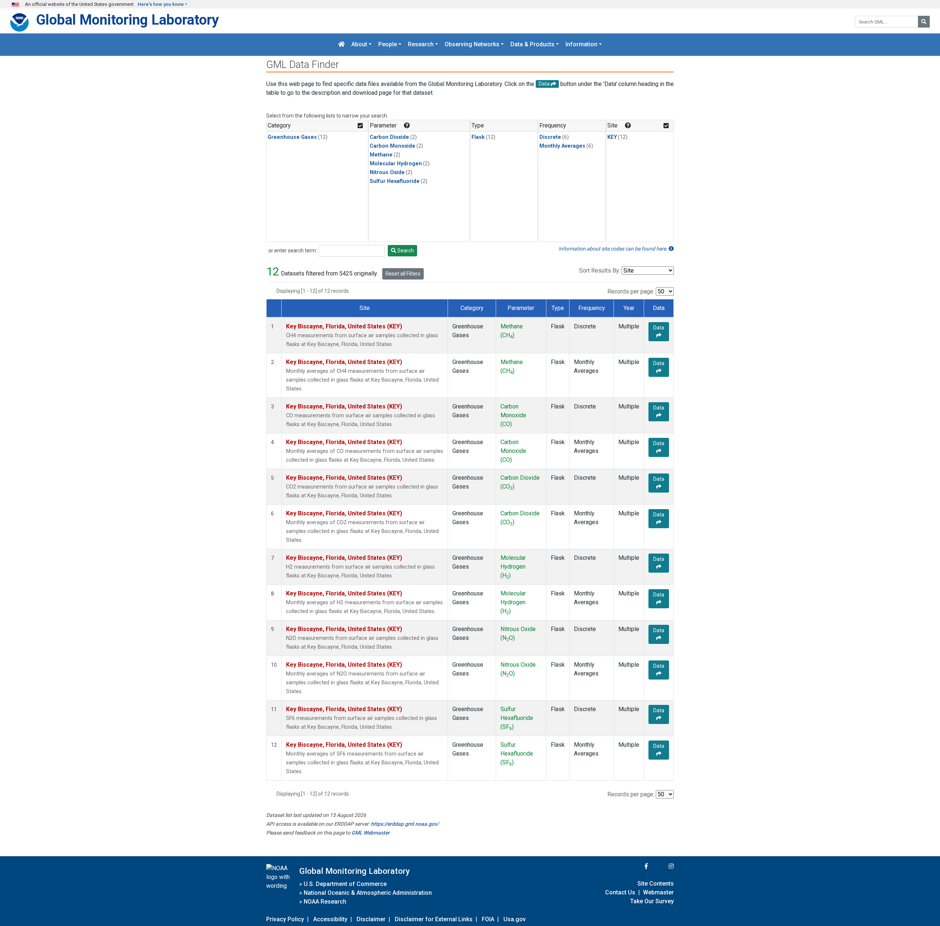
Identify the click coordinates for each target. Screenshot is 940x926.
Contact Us (620, 892)
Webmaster (658, 892)
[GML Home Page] (341, 44)
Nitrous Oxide (387, 172)
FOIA (488, 919)
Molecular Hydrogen (396, 164)
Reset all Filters (403, 274)
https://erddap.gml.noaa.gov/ (405, 824)
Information (581, 44)
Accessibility (330, 919)
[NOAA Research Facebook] (636, 866)
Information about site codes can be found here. (613, 249)
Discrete (550, 137)
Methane (381, 155)
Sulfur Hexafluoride (395, 181)
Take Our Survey (652, 901)
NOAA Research (325, 901)
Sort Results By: (599, 270)
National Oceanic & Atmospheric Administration (368, 892)
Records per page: (630, 291)
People (387, 44)
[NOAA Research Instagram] (662, 866)
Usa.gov (514, 919)
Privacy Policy (285, 919)
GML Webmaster (370, 833)
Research (421, 44)
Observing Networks (472, 44)
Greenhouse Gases (292, 137)
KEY (612, 137)
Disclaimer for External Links (434, 919)
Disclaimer (371, 919)
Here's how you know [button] (161, 4)
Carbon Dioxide (389, 137)
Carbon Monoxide (392, 146)
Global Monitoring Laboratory (127, 19)
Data (658, 328)
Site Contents (655, 883)
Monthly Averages (562, 146)
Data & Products (532, 44)
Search (405, 250)
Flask (478, 137)
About (359, 44)
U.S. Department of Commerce (345, 883)
